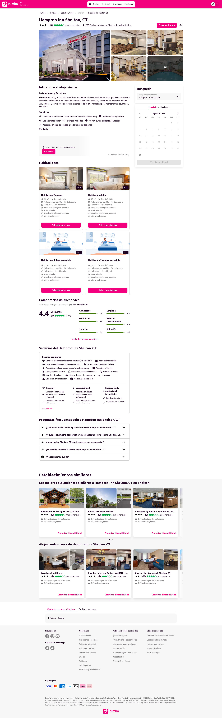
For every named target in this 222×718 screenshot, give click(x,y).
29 (171, 149)
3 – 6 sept (106, 4)
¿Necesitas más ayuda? (57, 457)
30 (178, 149)
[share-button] (180, 25)
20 (159, 142)
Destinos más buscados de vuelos (160, 636)
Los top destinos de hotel (157, 640)
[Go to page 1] (109, 539)
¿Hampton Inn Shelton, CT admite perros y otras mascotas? (75, 442)
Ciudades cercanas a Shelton (61, 609)
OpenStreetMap (123, 155)
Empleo (82, 657)
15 (171, 136)
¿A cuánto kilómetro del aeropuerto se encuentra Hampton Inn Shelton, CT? (83, 435)
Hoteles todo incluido (155, 644)
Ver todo (43, 129)
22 (171, 142)
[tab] (61, 609)
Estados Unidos (67, 13)
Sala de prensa (85, 665)
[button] (74, 55)
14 (165, 136)
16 (178, 136)
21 (165, 142)
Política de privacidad (87, 644)
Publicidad (83, 661)
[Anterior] (140, 113)
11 (146, 136)
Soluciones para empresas (89, 670)
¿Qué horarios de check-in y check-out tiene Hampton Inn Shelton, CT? (80, 427)
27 (159, 149)
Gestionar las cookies (87, 653)
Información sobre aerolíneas (124, 644)
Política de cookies (86, 648)
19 (153, 142)
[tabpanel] (111, 618)
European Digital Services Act (125, 653)
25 (146, 149)
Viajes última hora (154, 648)
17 (140, 142)
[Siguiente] (178, 113)
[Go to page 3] (112, 539)
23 (178, 142)
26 (153, 149)
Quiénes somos (85, 636)
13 (159, 136)
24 (140, 149)
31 (140, 155)
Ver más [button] (45, 408)
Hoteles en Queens (56, 618)
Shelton (96, 4)
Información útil (119, 648)
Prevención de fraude (121, 661)
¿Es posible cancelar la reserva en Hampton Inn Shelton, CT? (75, 449)
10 (140, 136)
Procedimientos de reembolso (125, 640)
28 (165, 149)
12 (153, 136)
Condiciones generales (88, 640)
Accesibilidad (118, 657)
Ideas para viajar (153, 653)
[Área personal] (215, 4)
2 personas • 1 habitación (123, 4)
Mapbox (113, 155)
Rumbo (43, 13)
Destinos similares (87, 609)
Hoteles (53, 13)
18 (146, 142)
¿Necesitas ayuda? (120, 636)
